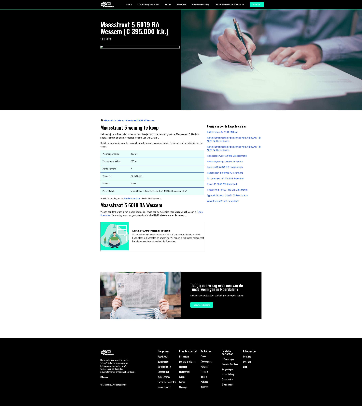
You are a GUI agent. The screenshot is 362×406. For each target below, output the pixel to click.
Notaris (204, 376)
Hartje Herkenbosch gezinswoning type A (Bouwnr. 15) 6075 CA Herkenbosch (234, 139)
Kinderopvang (206, 361)
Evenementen (227, 379)
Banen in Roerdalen (230, 364)
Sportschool (184, 371)
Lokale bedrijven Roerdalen (228, 5)
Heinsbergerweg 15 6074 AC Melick (225, 161)
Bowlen (182, 382)
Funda (168, 5)
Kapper (203, 356)
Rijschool (205, 387)
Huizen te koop (228, 374)
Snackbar (183, 366)
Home (129, 5)
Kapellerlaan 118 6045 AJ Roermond (225, 172)
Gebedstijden (163, 371)
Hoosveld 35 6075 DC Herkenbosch (225, 167)
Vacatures (181, 5)
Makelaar (204, 366)
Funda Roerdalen (132, 198)
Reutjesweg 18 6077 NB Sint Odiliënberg (227, 189)
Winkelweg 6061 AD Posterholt (222, 201)
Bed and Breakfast (187, 361)
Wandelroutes (164, 377)
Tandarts (204, 371)
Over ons (247, 361)
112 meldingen (228, 359)
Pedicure (204, 382)
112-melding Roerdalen (148, 5)
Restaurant (184, 356)
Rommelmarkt (164, 387)
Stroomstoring (164, 366)
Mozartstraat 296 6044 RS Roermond (225, 178)
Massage (183, 387)
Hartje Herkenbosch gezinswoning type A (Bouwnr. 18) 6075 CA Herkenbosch (234, 148)
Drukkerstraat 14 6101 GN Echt (222, 132)
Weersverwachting (200, 5)
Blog (245, 366)
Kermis (182, 377)
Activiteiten (163, 356)
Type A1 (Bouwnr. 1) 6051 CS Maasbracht (227, 195)
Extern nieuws (227, 384)
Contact (247, 356)
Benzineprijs (163, 361)
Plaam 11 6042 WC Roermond (222, 184)
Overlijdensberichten (167, 382)
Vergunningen (227, 369)
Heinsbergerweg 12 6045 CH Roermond (227, 156)
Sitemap (104, 377)
